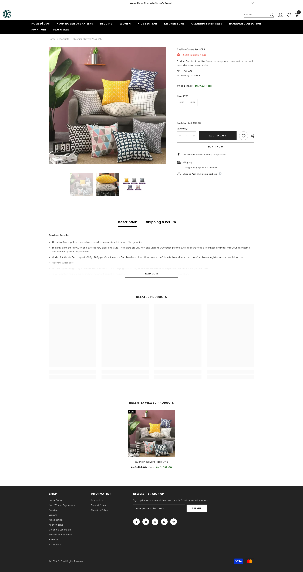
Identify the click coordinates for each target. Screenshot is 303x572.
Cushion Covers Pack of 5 (151, 462)
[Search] (259, 15)
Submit (196, 508)
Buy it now (215, 146)
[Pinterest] (155, 521)
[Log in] (280, 15)
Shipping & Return (161, 222)
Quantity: (182, 128)
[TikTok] (164, 521)
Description (127, 222)
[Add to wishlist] (243, 135)
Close (252, 3)
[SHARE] (251, 136)
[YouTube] (173, 521)
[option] (108, 105)
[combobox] (255, 14)
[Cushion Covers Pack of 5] (151, 433)
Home (52, 38)
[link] (72, 372)
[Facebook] (136, 521)
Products (64, 38)
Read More (151, 273)
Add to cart (217, 135)
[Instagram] (145, 521)
